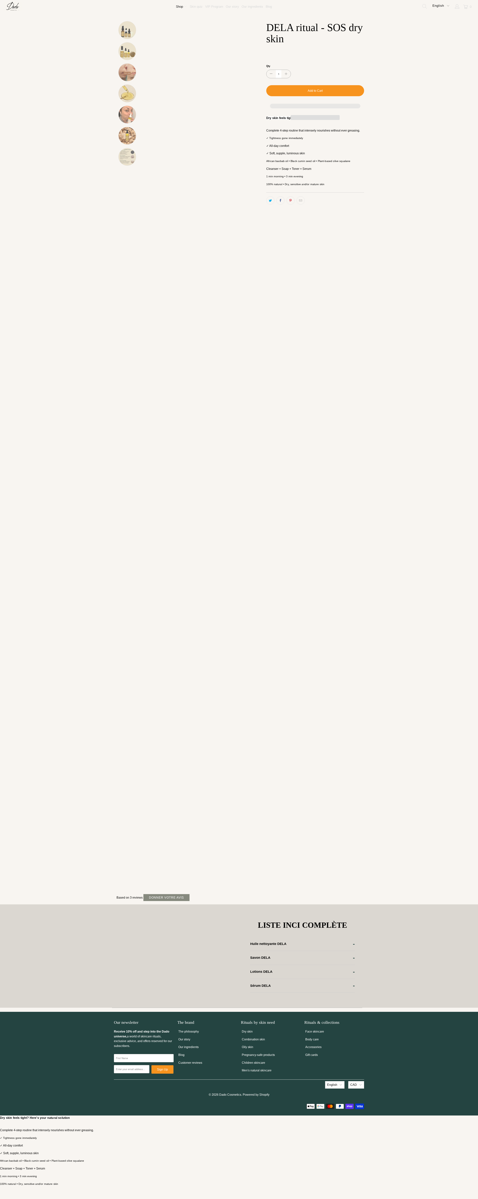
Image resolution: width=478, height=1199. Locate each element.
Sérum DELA (260, 986)
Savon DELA (260, 957)
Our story (232, 6)
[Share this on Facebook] (280, 200)
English (438, 5)
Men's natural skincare (256, 1070)
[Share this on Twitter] (270, 200)
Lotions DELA (261, 972)
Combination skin (253, 1039)
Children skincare (253, 1062)
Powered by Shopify (256, 1094)
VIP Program (214, 6)
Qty (268, 66)
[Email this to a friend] (301, 200)
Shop (180, 6)
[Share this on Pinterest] (290, 200)
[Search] (425, 6)
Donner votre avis (166, 897)
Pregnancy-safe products (258, 1054)
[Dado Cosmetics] (13, 7)
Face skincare (314, 1031)
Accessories (313, 1047)
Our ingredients (252, 6)
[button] (315, 106)
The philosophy (188, 1031)
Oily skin (247, 1047)
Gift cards (311, 1054)
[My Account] (457, 7)
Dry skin (247, 1031)
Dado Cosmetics (230, 1094)
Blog (269, 6)
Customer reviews (190, 1062)
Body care (312, 1039)
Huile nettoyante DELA (268, 944)
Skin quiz (196, 6)
